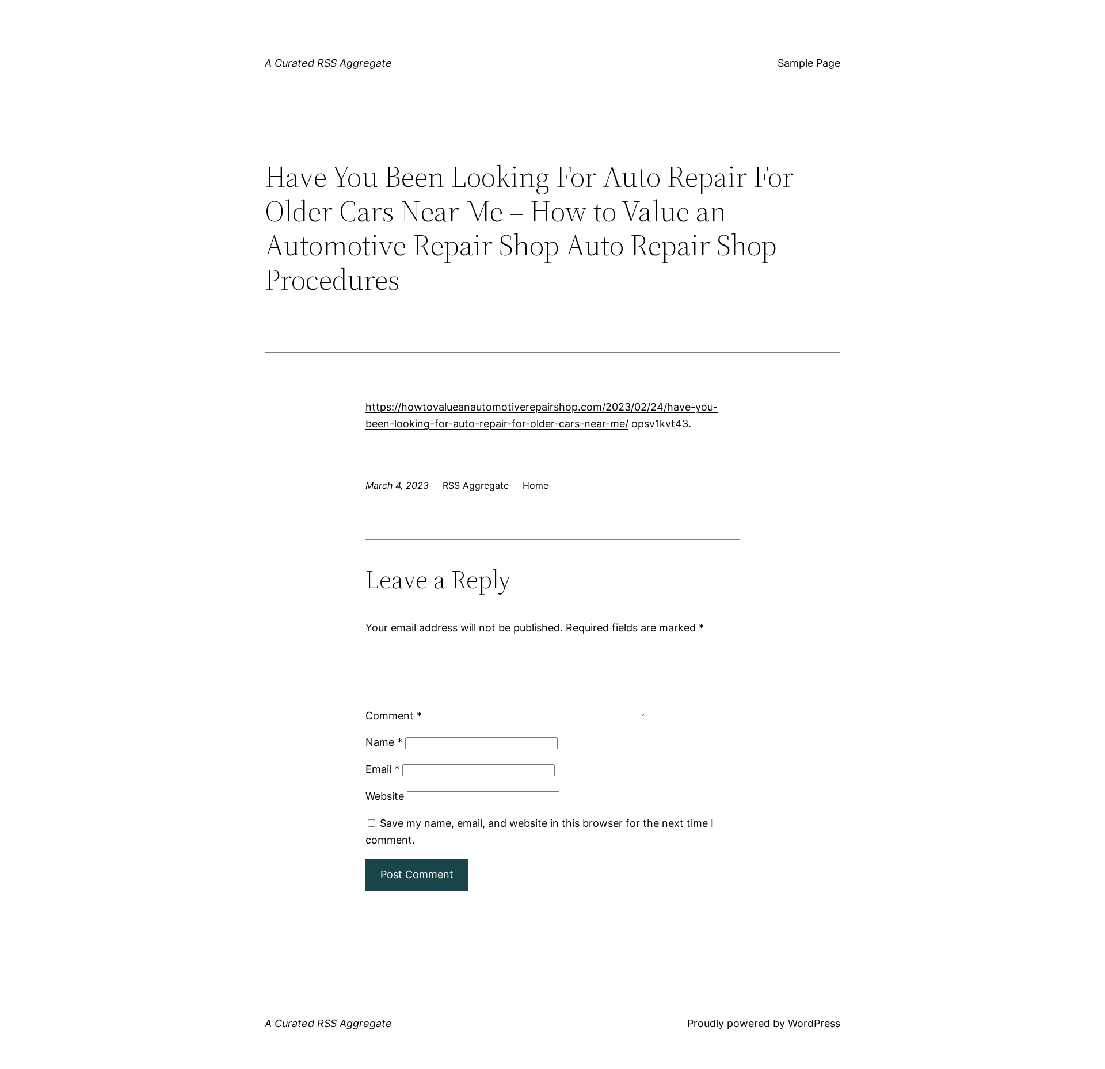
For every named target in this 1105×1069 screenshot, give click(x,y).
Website (384, 796)
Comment (393, 716)
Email (382, 769)
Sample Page (809, 63)
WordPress (814, 1023)
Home (535, 485)
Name (383, 742)
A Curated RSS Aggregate (328, 63)
